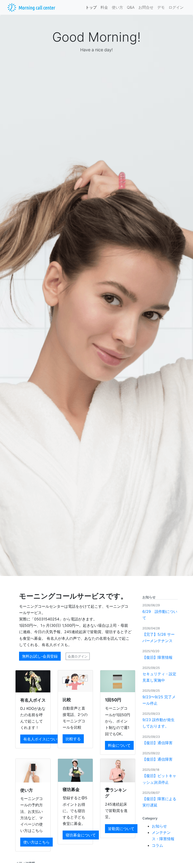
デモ (161, 7)
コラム (157, 845)
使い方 (117, 7)
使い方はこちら (36, 842)
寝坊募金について (81, 835)
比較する (73, 738)
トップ (91, 7)
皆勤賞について (121, 828)
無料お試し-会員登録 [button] (40, 656)
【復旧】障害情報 (157, 657)
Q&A (131, 7)
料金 (104, 7)
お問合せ (145, 7)
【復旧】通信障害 (157, 742)
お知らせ (159, 826)
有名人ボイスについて (42, 739)
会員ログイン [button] (78, 656)
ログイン (176, 7)
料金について (119, 745)
